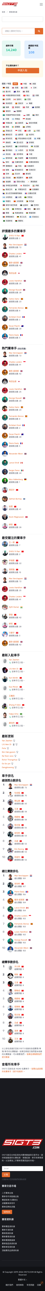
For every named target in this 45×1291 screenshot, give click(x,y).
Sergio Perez (14, 470)
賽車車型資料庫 (8, 1247)
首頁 (3, 12)
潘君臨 (11, 569)
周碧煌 (17, 817)
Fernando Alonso (16, 308)
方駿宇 (11, 633)
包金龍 (17, 793)
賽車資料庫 (13, 12)
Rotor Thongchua (9, 760)
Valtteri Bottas (15, 499)
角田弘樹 (12, 273)
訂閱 (6, 1175)
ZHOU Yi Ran (14, 236)
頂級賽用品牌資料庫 (10, 1250)
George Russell (15, 290)
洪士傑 (17, 966)
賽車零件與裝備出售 (10, 1196)
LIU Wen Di (13, 669)
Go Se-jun (6, 764)
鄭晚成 (17, 990)
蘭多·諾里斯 (14, 263)
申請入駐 (22, 70)
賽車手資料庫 (7, 1230)
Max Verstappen (16, 245)
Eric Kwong (19, 849)
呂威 (16, 841)
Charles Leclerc (15, 254)
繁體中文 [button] (22, 1280)
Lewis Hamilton (15, 281)
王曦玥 (11, 696)
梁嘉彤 (17, 857)
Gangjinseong (8, 767)
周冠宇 (11, 490)
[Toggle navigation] (41, 4)
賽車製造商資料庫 (9, 1243)
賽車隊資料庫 (7, 1233)
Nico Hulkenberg (16, 479)
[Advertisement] (22, 1106)
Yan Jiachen (14, 660)
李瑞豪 (11, 560)
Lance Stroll (14, 463)
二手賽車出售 (7, 1193)
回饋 (39, 1285)
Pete (4, 748)
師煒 (11, 524)
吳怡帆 (17, 833)
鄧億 (11, 615)
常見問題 (30, 1285)
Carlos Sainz (14, 299)
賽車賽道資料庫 (8, 1226)
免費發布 (7, 1212)
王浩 (16, 1039)
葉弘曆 (17, 801)
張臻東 (17, 1007)
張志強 (17, 825)
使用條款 (20, 1285)
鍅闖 (11, 506)
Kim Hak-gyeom (8, 752)
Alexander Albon (16, 454)
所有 (15, 84)
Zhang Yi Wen (15, 705)
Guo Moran (13, 687)
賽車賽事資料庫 (8, 1237)
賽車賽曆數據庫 (8, 1240)
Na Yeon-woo (8, 756)
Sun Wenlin (13, 678)
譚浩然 (11, 723)
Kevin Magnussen (16, 517)
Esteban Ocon (15, 317)
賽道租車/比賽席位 (10, 1200)
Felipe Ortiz (13, 714)
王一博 (11, 542)
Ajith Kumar (14, 607)
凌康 (16, 1031)
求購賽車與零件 (8, 1203)
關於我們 (9, 1285)
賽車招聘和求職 (8, 1207)
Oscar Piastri (14, 326)
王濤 (16, 809)
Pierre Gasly (14, 335)
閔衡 (16, 974)
